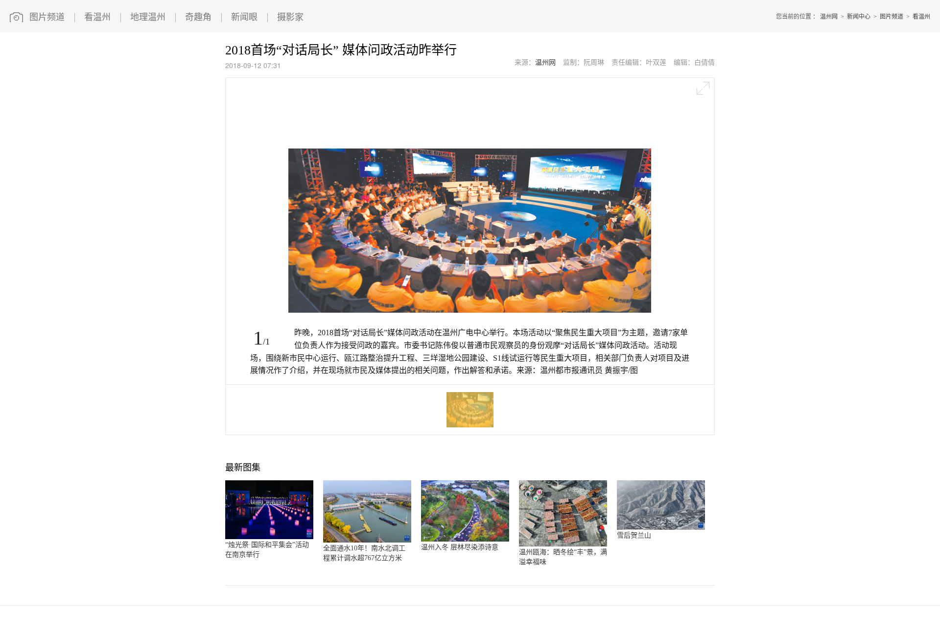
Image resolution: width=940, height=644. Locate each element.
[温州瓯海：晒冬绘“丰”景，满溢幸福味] (563, 544)
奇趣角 (198, 17)
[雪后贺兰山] (661, 527)
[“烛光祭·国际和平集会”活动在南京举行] (269, 537)
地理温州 (147, 17)
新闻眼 (244, 17)
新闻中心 (858, 16)
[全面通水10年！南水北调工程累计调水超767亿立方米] (367, 540)
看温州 (97, 17)
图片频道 (47, 17)
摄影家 (290, 17)
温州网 (829, 16)
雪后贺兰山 (634, 535)
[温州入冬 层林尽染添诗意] (465, 539)
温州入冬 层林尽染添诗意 (459, 547)
